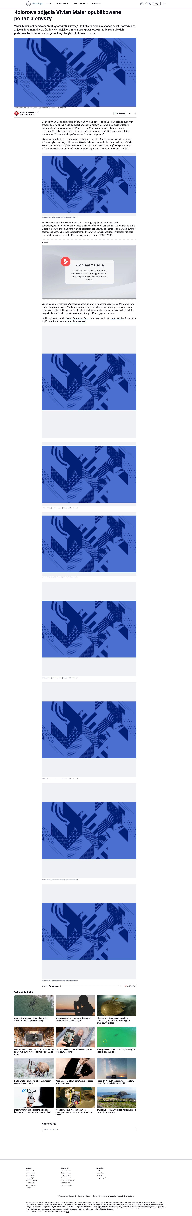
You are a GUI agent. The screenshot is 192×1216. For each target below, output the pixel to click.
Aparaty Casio (30, 1187)
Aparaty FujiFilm (31, 1178)
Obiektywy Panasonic (67, 1180)
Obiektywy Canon (66, 1170)
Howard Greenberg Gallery (77, 318)
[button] (148, 3)
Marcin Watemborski (28, 112)
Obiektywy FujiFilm (66, 1178)
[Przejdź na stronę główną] (28, 5)
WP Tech (50, 4)
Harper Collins (117, 318)
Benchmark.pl (63, 4)
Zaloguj (156, 4)
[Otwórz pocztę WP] (142, 3)
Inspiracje (99, 1170)
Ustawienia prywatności (125, 1196)
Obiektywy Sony (66, 1175)
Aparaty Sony (30, 1175)
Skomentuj (121, 113)
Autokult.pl (96, 4)
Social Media (100, 1173)
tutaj (67, 1211)
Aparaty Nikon (30, 1173)
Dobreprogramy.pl (80, 4)
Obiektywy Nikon (66, 1173)
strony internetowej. (76, 321)
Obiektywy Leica (66, 1183)
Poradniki (99, 1175)
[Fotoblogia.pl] (39, 4)
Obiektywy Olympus (67, 1185)
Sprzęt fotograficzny (102, 1178)
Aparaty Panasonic (31, 1180)
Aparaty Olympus (31, 1185)
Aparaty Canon (30, 1170)
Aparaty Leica (30, 1183)
